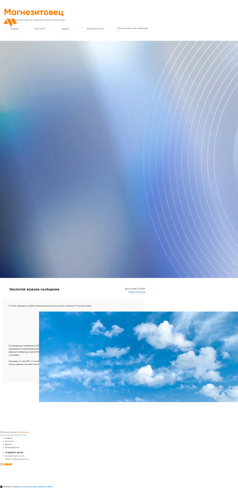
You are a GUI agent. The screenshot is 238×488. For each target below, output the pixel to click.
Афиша (8, 444)
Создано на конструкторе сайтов (32, 486)
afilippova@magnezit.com (17, 459)
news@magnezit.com (15, 456)
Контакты (9, 441)
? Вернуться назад (136, 292)
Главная (8, 438)
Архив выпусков (12, 447)
